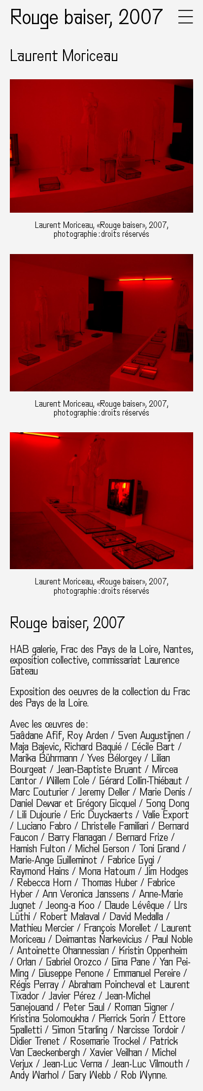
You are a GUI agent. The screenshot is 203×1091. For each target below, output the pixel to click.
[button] (185, 21)
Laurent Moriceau (64, 56)
